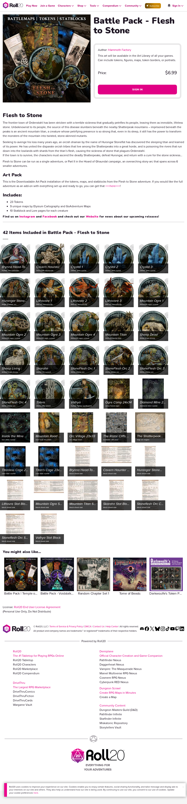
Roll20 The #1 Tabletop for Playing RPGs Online (38, 653)
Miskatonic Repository (114, 723)
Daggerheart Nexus (112, 664)
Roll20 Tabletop (23, 660)
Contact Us (98, 626)
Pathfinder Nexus (110, 660)
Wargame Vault (22, 705)
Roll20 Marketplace (25, 669)
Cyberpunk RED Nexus (114, 682)
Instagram (27, 217)
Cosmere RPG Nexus (113, 678)
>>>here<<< (112, 186)
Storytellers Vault (110, 727)
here (36, 792)
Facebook (50, 217)
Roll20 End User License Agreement (37, 607)
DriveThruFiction (23, 696)
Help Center (112, 626)
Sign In (137, 89)
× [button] (183, 787)
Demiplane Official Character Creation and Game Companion (131, 653)
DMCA (87, 626)
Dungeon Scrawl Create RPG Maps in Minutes (118, 690)
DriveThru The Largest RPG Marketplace (32, 685)
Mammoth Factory (119, 50)
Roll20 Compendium (26, 673)
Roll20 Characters (24, 664)
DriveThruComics (24, 691)
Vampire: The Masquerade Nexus (121, 669)
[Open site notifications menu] (168, 5)
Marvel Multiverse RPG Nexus (118, 673)
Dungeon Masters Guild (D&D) (119, 710)
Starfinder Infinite (110, 719)
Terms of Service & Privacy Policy (66, 626)
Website (92, 217)
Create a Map (108, 697)
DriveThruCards (23, 700)
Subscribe (154, 6)
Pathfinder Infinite (111, 714)
